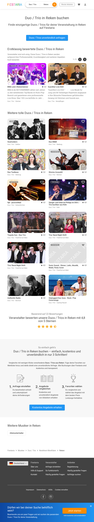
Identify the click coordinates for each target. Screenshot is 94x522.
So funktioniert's (52, 470)
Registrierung (72, 466)
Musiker (21, 450)
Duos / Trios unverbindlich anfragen (47, 37)
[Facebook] (43, 497)
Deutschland (19, 463)
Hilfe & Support (37, 470)
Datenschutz (41, 490)
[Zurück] (80, 59)
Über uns (34, 466)
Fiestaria (11, 450)
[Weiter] (85, 59)
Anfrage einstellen (53, 466)
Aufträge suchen (74, 474)
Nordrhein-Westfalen (48, 450)
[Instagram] (50, 497)
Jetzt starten (74, 510)
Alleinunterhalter (17, 433)
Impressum (30, 490)
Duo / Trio (32, 450)
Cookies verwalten (61, 490)
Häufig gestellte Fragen (55, 474)
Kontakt (34, 474)
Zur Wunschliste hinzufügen (42, 66)
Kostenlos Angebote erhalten (47, 407)
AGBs (50, 490)
